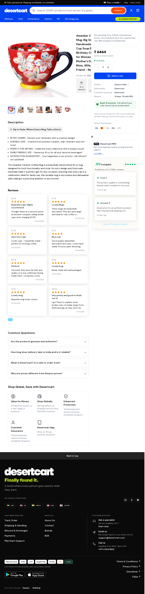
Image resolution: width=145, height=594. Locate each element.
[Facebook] (137, 500)
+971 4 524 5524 (106, 549)
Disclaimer (133, 571)
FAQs (136, 576)
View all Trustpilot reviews (115, 224)
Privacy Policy (131, 566)
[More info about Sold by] (128, 84)
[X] (131, 500)
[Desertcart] (16, 10)
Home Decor (34, 19)
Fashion (48, 19)
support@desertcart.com (111, 537)
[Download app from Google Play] (14, 574)
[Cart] (137, 10)
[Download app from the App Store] (36, 574)
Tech (20, 19)
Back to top (72, 456)
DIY (58, 19)
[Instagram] (125, 500)
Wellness (9, 19)
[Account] (131, 10)
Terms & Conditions (128, 561)
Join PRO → (99, 154)
